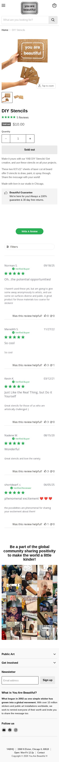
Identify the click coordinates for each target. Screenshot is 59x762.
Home (5, 30)
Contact (41, 752)
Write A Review (30, 231)
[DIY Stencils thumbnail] (7, 97)
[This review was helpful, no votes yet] (45, 316)
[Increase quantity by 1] (30, 138)
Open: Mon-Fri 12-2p (24, 752)
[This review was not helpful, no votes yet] (51, 316)
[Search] (53, 20)
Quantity (6, 131)
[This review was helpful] (45, 365)
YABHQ (10, 749)
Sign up (47, 680)
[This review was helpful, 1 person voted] (45, 524)
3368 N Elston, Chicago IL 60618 (33, 749)
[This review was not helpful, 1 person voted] (51, 365)
